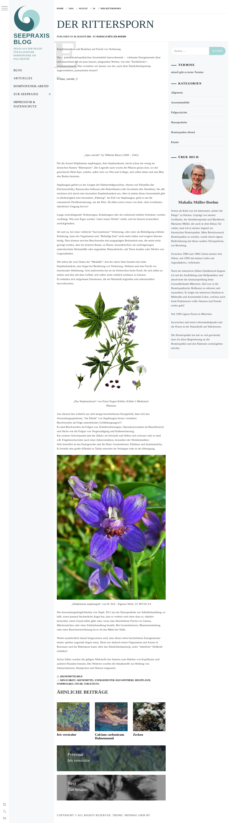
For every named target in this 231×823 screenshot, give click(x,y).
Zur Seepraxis (26, 94)
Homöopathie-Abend (31, 86)
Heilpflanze (143, 680)
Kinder (175, 142)
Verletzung (91, 684)
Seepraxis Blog (32, 38)
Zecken (138, 734)
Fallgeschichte (179, 112)
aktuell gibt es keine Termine (187, 72)
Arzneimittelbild (71, 676)
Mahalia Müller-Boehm (111, 36)
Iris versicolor (66, 734)
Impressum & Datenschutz (25, 104)
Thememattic (161, 815)
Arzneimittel (85, 680)
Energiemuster (105, 680)
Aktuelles (23, 78)
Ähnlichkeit (68, 680)
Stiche (79, 684)
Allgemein (177, 92)
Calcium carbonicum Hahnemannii (109, 736)
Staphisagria (65, 684)
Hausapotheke (125, 680)
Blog (18, 70)
